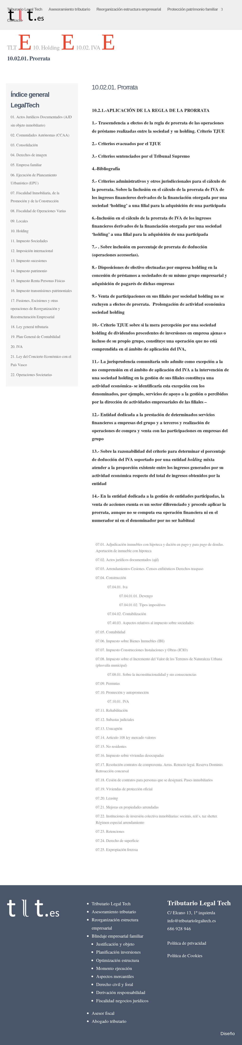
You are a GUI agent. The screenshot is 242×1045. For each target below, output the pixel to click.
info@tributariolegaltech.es (191, 920)
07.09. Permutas (108, 683)
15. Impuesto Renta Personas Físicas (38, 280)
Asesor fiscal (103, 1013)
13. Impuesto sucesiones (29, 260)
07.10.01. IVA (118, 701)
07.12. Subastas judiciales (115, 719)
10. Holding (20, 230)
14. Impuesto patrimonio (29, 270)
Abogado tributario (109, 1021)
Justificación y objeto (115, 944)
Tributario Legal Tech (111, 903)
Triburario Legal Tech (24, 10)
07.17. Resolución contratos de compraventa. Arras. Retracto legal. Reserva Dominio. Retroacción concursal (159, 767)
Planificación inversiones (118, 952)
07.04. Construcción (111, 577)
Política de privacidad (186, 943)
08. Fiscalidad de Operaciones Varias (38, 210)
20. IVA (17, 346)
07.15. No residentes (111, 746)
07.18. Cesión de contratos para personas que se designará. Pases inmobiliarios (154, 779)
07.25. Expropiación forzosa (117, 849)
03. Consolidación (24, 144)
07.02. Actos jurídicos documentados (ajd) (127, 559)
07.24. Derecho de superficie (117, 840)
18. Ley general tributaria (29, 326)
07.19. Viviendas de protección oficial (124, 788)
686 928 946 (179, 928)
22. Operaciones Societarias (31, 374)
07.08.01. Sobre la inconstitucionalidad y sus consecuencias (152, 674)
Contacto (14, 21)
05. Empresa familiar (26, 164)
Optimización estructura (117, 960)
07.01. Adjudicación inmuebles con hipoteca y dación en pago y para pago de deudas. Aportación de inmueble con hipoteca (160, 547)
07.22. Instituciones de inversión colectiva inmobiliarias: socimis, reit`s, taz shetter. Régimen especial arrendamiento (157, 819)
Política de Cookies (184, 955)
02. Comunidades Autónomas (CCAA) (40, 134)
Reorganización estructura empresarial (128, 10)
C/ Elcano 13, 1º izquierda (191, 912)
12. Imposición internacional (32, 250)
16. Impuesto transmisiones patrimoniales (41, 290)
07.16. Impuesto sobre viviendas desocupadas (130, 755)
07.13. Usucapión (109, 728)
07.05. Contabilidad (110, 631)
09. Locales (19, 220)
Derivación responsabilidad (120, 992)
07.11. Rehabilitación (112, 710)
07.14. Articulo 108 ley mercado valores (126, 737)
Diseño (227, 1033)
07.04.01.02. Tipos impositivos (142, 604)
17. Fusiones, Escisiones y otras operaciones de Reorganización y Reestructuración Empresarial (35, 308)
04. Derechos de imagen (29, 154)
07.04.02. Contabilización (127, 613)
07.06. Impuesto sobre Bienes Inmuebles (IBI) (130, 640)
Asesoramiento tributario (69, 10)
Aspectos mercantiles (115, 976)
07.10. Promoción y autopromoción (122, 692)
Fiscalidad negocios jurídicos (122, 1000)
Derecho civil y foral (114, 984)
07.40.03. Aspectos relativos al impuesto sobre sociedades (151, 622)
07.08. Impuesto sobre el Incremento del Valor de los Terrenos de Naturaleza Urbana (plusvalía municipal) (159, 662)
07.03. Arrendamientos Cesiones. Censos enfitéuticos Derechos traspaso (149, 568)
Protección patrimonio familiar (192, 10)
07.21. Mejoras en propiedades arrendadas (127, 806)
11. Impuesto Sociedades (29, 240)
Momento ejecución (114, 968)
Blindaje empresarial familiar (117, 936)
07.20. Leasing (107, 797)
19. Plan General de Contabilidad (35, 336)
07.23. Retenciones (110, 831)
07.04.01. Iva (117, 586)
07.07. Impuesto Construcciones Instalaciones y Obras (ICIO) (142, 649)
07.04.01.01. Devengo (136, 595)
